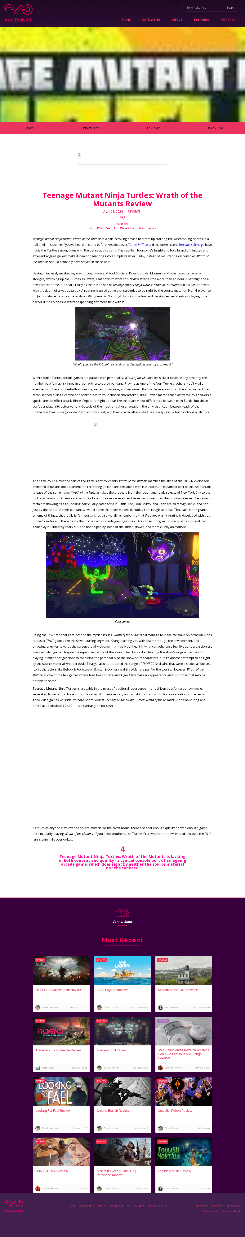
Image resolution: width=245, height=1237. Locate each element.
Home (126, 19)
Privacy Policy (158, 1206)
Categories (86, 1206)
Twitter (217, 1206)
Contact (139, 1206)
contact (228, 19)
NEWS (29, 128)
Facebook (201, 1206)
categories (151, 19)
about (177, 19)
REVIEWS (154, 128)
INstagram (233, 1206)
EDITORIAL (202, 19)
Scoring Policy (120, 1206)
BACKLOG (215, 128)
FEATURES (91, 128)
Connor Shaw (122, 922)
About (102, 1206)
